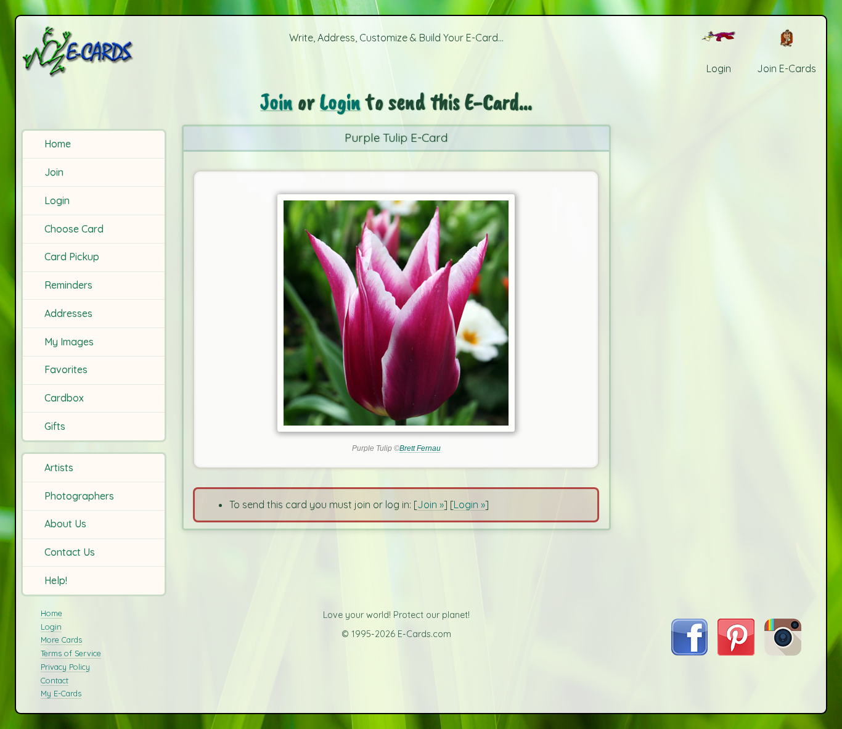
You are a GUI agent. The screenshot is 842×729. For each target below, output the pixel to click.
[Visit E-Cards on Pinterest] (735, 652)
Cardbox (64, 398)
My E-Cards (61, 693)
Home (57, 144)
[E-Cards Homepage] (96, 51)
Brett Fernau (420, 448)
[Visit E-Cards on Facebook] (689, 652)
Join (53, 172)
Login (57, 200)
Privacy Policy (65, 667)
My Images (69, 342)
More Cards (61, 640)
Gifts (54, 426)
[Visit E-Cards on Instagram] (782, 652)
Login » (469, 504)
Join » (430, 504)
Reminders (68, 285)
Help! (55, 580)
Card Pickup (71, 256)
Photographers (79, 496)
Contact (54, 680)
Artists (58, 467)
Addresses (68, 313)
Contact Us (69, 552)
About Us (65, 523)
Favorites (66, 369)
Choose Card (74, 229)
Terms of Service (71, 653)
